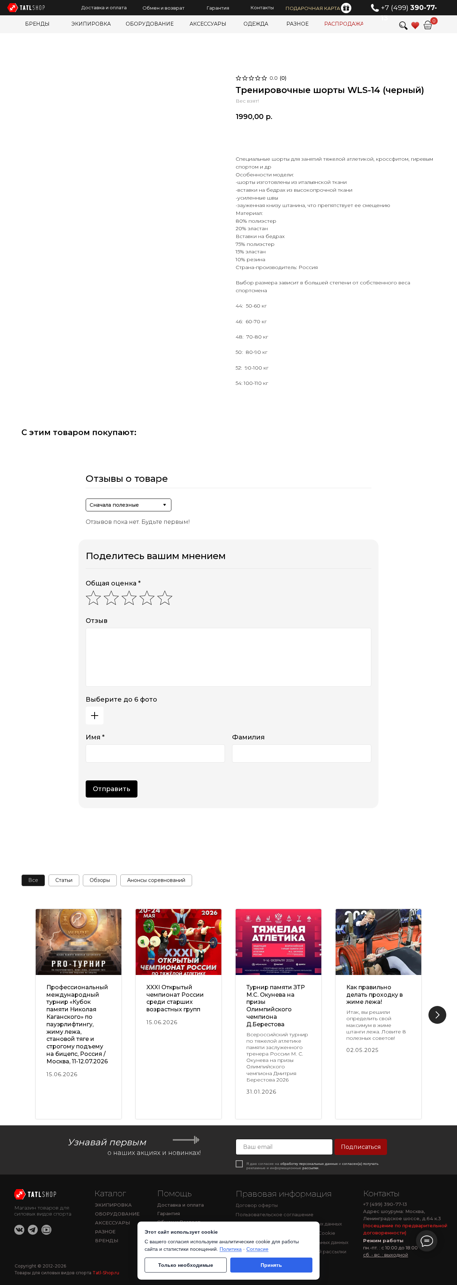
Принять (271, 1265)
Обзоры (100, 880)
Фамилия (248, 737)
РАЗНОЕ (105, 1232)
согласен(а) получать (360, 1164)
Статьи (63, 880)
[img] (35, 1194)
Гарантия (168, 1213)
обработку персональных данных (309, 1164)
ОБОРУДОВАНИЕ (117, 1214)
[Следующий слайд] (437, 1015)
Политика (231, 1249)
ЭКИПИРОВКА (113, 1205)
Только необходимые (185, 1265)
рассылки (310, 1168)
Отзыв (96, 621)
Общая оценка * (113, 583)
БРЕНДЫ (106, 1240)
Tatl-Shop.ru (105, 1272)
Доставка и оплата (180, 1205)
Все (33, 880)
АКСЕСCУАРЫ (112, 1222)
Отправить (111, 789)
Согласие (257, 1249)
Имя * (95, 737)
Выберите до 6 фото (121, 699)
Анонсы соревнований (156, 880)
